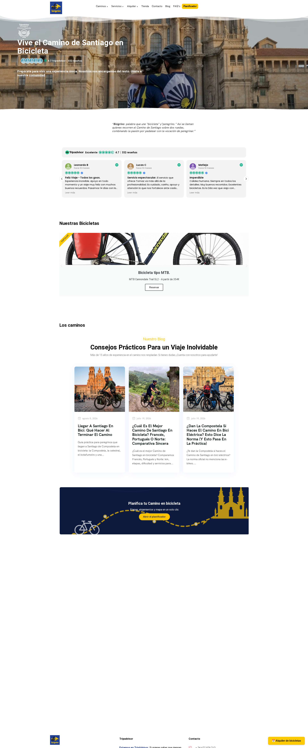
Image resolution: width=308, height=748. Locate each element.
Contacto (157, 6)
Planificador (190, 6)
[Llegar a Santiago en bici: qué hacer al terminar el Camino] (99, 389)
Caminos (101, 6)
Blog (167, 6)
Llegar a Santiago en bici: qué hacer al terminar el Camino (95, 430)
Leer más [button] (70, 192)
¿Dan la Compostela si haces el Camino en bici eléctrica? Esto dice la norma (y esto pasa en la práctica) (208, 434)
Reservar (154, 287)
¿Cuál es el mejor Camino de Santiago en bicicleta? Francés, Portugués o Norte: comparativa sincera (152, 434)
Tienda (145, 6)
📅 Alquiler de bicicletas (286, 740)
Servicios (116, 6)
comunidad (37, 75)
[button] (246, 178)
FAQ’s (176, 6)
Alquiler (131, 6)
